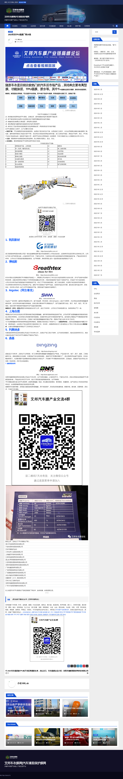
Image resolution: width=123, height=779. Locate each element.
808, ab (20, 39)
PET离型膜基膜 (76, 612)
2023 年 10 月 (98, 142)
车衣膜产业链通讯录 (62, 609)
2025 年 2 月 (98, 89)
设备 (31, 614)
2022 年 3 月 (98, 232)
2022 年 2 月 (98, 237)
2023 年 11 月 (98, 137)
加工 (49, 612)
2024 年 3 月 (98, 118)
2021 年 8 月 (98, 265)
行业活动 (24, 26)
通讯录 (61, 26)
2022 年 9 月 (98, 204)
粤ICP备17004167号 (5, 775)
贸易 (57, 614)
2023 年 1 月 (98, 184)
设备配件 (45, 614)
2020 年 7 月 (98, 275)
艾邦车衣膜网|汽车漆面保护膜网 (17, 17)
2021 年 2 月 (98, 270)
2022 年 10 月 (98, 199)
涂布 (36, 612)
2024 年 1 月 (98, 127)
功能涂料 (57, 612)
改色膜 (45, 612)
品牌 (33, 612)
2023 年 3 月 (98, 175)
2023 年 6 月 (98, 161)
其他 (64, 614)
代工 (52, 612)
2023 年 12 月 (98, 132)
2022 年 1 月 (98, 242)
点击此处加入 (27, 612)
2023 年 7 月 (98, 156)
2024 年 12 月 (98, 94)
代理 (61, 614)
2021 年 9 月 (98, 261)
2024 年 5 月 (98, 108)
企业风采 (33, 26)
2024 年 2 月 (98, 123)
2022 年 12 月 (98, 189)
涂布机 (35, 614)
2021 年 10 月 (98, 256)
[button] (113, 26)
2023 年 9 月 (98, 146)
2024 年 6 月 (98, 104)
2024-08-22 (98, 743)
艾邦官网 (87, 26)
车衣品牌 (97, 331)
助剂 (28, 614)
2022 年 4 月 (98, 227)
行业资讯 (15, 26)
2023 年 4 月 (98, 170)
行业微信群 (52, 26)
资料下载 (77, 26)
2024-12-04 (41, 743)
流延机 (40, 614)
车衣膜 (40, 612)
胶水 (61, 612)
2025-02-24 (12, 743)
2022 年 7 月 (98, 213)
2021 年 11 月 (98, 251)
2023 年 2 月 (98, 180)
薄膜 (8, 614)
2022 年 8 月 (98, 208)
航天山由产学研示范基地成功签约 (18, 710)
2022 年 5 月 (98, 223)
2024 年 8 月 (98, 99)
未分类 (96, 312)
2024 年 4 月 (98, 113)
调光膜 (96, 327)
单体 (25, 614)
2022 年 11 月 (98, 194)
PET (18, 614)
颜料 (21, 614)
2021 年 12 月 (98, 246)
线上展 (69, 26)
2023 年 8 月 (98, 151)
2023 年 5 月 (98, 165)
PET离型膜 (67, 612)
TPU (15, 614)
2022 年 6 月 (98, 218)
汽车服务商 (52, 614)
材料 (11, 614)
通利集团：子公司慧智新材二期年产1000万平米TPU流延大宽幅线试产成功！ (105, 74)
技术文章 (42, 26)
